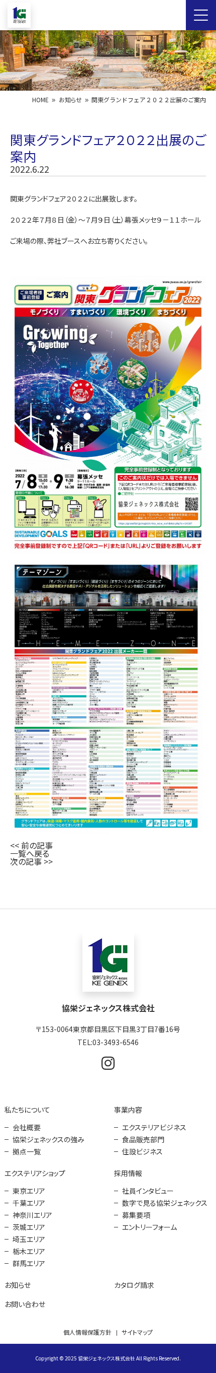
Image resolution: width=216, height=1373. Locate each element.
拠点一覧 (27, 1151)
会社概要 (27, 1127)
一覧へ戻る (29, 853)
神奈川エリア (32, 1215)
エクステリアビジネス (154, 1127)
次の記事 (26, 861)
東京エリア (29, 1191)
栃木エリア (29, 1251)
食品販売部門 (143, 1139)
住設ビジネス (142, 1151)
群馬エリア (29, 1263)
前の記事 (37, 845)
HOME (40, 99)
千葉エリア (29, 1203)
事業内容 (128, 1110)
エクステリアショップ (35, 1173)
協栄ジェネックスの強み (48, 1139)
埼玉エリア (29, 1239)
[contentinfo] (108, 1141)
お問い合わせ (25, 1304)
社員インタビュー (148, 1191)
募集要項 (136, 1215)
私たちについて (27, 1110)
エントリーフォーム (149, 1227)
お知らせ (70, 99)
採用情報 (128, 1173)
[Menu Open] (201, 15)
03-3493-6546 (115, 1042)
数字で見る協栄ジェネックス (164, 1203)
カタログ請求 (134, 1285)
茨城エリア (29, 1227)
